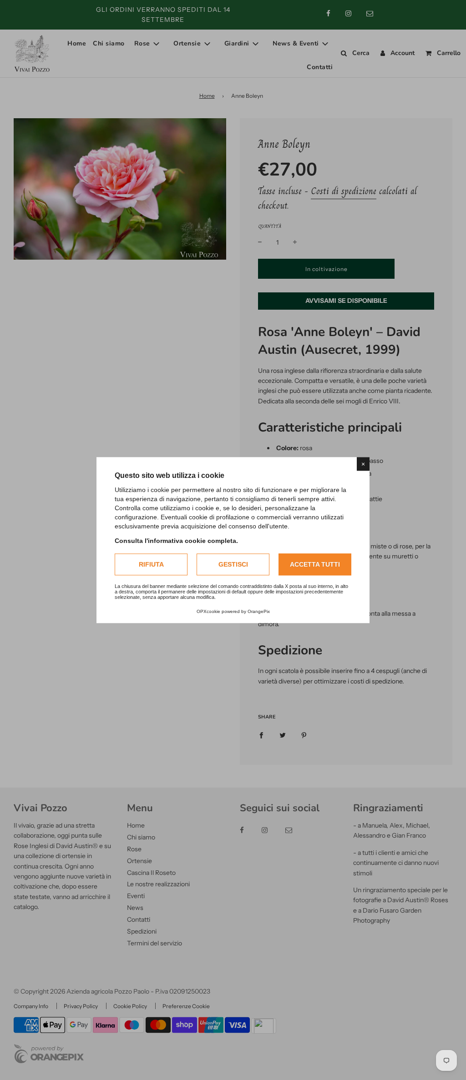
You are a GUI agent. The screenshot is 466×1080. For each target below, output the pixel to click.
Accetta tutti (315, 564)
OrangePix (259, 611)
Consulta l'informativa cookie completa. (176, 540)
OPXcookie (208, 611)
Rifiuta (151, 564)
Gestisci (233, 564)
